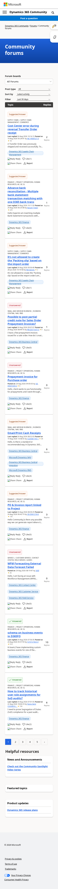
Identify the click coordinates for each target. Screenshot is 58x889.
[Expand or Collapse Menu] (4, 12)
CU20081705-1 (33, 439)
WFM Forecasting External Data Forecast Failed (24, 565)
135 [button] (11, 516)
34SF (37, 570)
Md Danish (30, 270)
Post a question (29, 18)
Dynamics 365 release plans (22, 810)
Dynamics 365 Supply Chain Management (21, 153)
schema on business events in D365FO (25, 634)
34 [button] (42, 439)
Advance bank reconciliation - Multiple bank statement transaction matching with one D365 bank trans (25, 195)
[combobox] (29, 81)
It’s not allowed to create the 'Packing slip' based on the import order (25, 260)
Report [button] (30, 163)
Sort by (9, 94)
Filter (8, 99)
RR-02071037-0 (33, 329)
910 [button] (11, 644)
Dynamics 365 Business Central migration (23, 464)
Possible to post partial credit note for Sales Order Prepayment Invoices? (24, 320)
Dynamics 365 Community (28, 12)
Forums (33, 25)
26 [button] (10, 573)
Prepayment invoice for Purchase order (23, 378)
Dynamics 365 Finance (19, 222)
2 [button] (37, 270)
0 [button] (41, 329)
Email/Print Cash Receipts (24, 433)
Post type (10, 89)
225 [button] (11, 210)
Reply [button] (18, 159)
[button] (53, 12)
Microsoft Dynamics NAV (20, 457)
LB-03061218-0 (33, 514)
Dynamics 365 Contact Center (22, 585)
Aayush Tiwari (32, 208)
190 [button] (20, 706)
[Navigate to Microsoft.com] (12, 4)
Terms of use (11, 863)
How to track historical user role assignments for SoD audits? (24, 694)
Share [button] (18, 163)
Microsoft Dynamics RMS (20, 470)
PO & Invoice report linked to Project (24, 506)
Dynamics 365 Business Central (23, 341)
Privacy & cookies (13, 858)
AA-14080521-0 (33, 138)
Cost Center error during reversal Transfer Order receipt (23, 129)
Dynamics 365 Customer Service (23, 591)
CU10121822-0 (33, 642)
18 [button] (10, 141)
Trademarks (10, 868)
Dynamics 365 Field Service (21, 598)
